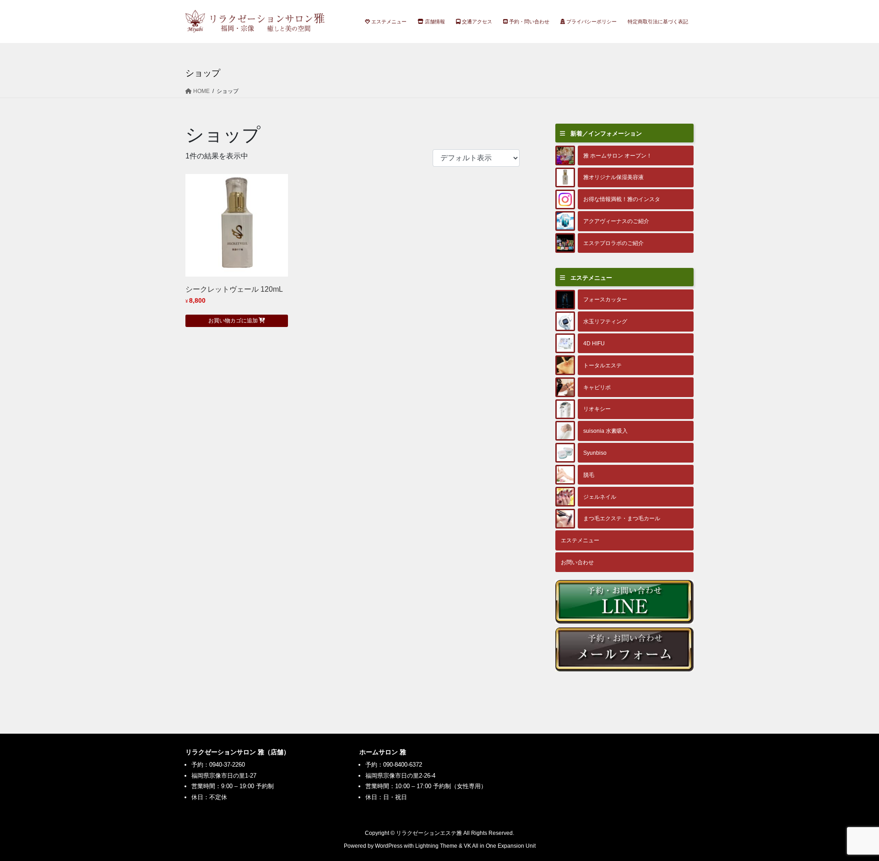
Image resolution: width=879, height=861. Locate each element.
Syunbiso (595, 453)
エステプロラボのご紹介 (613, 243)
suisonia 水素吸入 (605, 431)
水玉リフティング (605, 321)
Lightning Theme (436, 846)
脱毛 (588, 475)
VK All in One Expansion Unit (500, 846)
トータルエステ (602, 365)
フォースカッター (605, 299)
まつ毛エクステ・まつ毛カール (621, 518)
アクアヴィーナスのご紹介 (616, 221)
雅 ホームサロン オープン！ (617, 155)
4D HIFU (594, 343)
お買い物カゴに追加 (233, 320)
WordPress (388, 846)
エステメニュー (580, 540)
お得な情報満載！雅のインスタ (621, 199)
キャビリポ (597, 387)
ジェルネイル (599, 497)
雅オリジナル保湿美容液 (613, 177)
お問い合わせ (577, 562)
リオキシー (597, 409)
